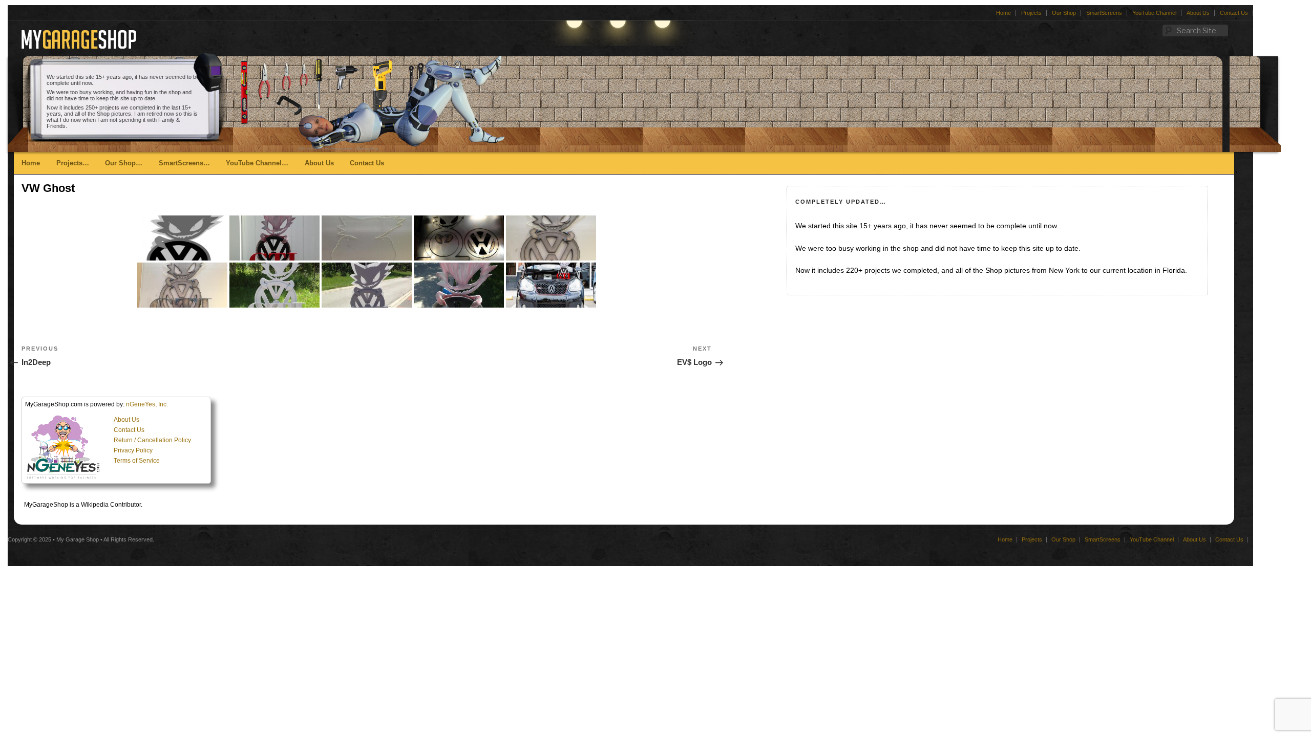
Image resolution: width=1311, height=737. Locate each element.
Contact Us (1234, 13)
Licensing (175, 186)
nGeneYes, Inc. (147, 404)
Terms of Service (137, 460)
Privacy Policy (133, 450)
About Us (1198, 13)
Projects (1031, 13)
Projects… (72, 163)
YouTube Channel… (257, 163)
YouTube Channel (1154, 13)
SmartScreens (1104, 13)
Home (1003, 13)
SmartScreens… (184, 163)
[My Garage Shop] (79, 44)
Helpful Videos (182, 232)
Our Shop (1064, 13)
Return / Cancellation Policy (152, 440)
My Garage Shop (77, 539)
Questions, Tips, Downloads (204, 217)
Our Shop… (123, 163)
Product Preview (185, 202)
